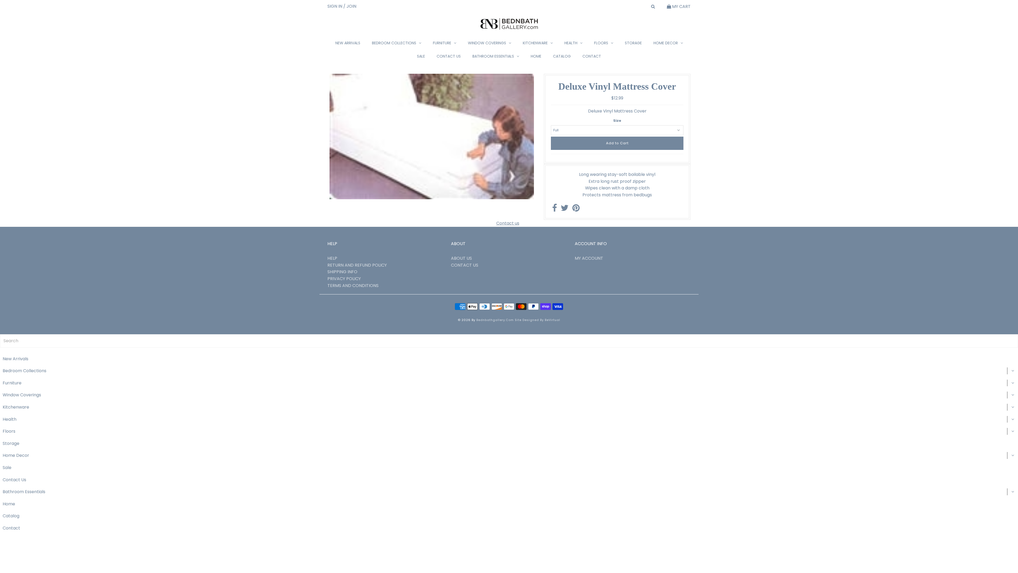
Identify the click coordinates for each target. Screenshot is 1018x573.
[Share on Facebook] (554, 209)
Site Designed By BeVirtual (537, 320)
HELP (332, 258)
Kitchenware (535, 43)
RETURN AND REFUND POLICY (357, 265)
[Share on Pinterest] (576, 209)
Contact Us (449, 56)
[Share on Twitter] (565, 209)
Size (617, 120)
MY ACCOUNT (589, 258)
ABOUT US (461, 258)
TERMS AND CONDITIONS (353, 286)
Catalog (562, 56)
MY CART (681, 6)
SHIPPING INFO (342, 272)
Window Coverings (487, 43)
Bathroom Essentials (493, 56)
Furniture (442, 43)
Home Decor (665, 43)
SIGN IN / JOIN (341, 6)
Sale (421, 56)
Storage (633, 43)
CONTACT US (464, 265)
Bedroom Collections (394, 43)
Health (570, 43)
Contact (591, 56)
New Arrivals (347, 43)
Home (536, 56)
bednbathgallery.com (495, 320)
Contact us (507, 223)
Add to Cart (617, 143)
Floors (601, 43)
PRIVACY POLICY (344, 279)
